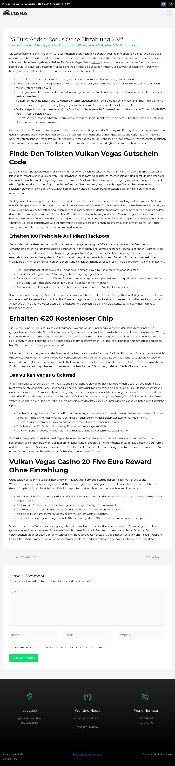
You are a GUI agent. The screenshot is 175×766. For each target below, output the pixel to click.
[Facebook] (163, 4)
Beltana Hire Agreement (87, 754)
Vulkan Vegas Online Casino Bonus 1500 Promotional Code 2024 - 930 (76, 45)
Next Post (151, 557)
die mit (96, 62)
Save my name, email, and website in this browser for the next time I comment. (61, 647)
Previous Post (26, 557)
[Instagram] (171, 4)
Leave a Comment (20, 45)
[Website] (142, 635)
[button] (169, 13)
